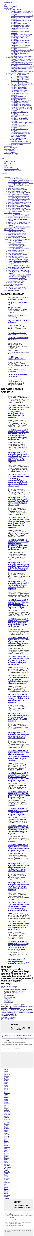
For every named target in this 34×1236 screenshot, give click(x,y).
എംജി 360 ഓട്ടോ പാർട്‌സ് (19, 88)
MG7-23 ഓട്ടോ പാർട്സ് (18, 138)
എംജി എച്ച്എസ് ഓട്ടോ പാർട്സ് (21, 107)
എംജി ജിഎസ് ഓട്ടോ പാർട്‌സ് (20, 101)
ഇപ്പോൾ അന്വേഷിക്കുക (9, 986)
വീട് (5, 5)
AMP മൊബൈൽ (14, 1008)
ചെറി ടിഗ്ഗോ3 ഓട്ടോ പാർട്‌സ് (20, 26)
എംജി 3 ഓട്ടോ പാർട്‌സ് (18, 85)
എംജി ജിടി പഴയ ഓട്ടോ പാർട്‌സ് (21, 105)
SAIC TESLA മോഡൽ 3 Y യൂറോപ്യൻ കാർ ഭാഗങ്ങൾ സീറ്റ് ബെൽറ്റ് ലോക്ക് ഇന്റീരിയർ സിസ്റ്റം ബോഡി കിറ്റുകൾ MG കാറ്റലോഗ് (18, 603)
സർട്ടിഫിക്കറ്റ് (12, 152)
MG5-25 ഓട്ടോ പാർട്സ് (18, 136)
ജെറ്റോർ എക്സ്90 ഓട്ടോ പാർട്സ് (22, 67)
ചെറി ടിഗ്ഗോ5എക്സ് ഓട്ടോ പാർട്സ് (19, 202)
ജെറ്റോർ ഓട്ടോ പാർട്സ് (15, 57)
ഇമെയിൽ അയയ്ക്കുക (8, 1017)
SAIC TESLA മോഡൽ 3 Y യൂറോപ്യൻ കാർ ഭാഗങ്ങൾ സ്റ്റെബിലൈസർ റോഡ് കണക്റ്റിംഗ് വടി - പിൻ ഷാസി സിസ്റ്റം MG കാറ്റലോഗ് (18, 777)
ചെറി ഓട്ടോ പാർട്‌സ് (14, 9)
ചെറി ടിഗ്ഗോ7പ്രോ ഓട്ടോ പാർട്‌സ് (22, 50)
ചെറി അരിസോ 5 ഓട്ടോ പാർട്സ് (22, 11)
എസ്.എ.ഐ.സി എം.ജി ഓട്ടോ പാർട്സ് (20, 84)
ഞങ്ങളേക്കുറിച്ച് (9, 149)
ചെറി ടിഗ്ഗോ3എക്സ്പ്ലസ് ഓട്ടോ (22, 34)
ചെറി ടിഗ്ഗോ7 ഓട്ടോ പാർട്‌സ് (20, 45)
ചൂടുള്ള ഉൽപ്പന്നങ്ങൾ (25, 1006)
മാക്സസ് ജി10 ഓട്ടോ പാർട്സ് (10, 1009)
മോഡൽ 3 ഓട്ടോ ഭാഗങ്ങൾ (20, 141)
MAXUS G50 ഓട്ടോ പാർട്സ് (20, 79)
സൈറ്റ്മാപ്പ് (4, 1008)
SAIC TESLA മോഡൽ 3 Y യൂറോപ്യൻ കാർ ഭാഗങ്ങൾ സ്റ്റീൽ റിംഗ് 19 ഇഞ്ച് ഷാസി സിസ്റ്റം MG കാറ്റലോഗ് (19, 794)
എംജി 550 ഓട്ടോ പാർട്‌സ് (19, 96)
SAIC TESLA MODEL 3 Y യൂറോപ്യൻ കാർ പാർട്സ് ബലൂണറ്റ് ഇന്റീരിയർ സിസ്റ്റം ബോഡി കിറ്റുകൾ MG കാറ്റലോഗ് (18, 698)
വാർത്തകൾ (8, 146)
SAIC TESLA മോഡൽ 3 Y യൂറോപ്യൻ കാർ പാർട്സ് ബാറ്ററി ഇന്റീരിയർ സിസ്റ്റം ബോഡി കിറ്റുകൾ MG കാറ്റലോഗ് (18, 585)
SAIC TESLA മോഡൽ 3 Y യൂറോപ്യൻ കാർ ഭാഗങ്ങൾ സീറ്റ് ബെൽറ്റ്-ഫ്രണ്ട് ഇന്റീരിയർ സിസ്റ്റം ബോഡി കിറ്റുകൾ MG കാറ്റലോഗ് (18, 641)
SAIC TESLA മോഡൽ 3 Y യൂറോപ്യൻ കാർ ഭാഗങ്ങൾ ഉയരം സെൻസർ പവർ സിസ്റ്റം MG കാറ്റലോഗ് (18, 735)
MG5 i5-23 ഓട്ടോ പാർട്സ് (19, 135)
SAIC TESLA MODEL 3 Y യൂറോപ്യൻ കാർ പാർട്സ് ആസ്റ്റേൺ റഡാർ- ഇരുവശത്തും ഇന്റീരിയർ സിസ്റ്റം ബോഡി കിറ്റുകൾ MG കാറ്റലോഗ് (18, 544)
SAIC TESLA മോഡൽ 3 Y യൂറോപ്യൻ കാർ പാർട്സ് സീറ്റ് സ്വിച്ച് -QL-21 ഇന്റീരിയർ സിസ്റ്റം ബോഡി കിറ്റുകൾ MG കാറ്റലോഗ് (18, 679)
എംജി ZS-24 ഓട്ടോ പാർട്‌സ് (20, 132)
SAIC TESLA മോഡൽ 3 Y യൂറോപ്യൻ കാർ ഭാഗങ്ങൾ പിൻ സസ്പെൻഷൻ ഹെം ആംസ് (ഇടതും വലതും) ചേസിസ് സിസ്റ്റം (18, 925)
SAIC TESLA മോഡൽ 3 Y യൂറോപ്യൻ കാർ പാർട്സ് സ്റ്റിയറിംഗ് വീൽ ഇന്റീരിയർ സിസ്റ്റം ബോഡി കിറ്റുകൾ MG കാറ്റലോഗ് (18, 501)
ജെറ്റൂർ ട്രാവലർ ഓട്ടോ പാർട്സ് (21, 61)
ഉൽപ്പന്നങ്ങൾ (8, 8)
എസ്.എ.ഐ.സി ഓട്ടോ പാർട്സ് (18, 73)
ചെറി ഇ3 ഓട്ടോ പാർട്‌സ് (19, 23)
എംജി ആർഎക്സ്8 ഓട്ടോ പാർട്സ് (19, 275)
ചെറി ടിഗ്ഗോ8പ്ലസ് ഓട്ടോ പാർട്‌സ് (19, 210)
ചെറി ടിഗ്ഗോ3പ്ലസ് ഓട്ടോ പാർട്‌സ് (19, 192)
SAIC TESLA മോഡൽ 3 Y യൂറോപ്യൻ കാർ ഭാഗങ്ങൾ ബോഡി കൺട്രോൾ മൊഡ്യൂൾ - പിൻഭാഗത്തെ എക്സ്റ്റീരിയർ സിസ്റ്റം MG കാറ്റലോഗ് (18, 755)
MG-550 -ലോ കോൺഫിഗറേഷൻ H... (17, 358)
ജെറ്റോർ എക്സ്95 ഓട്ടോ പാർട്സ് (22, 71)
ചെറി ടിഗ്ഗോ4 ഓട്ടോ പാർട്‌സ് (20, 36)
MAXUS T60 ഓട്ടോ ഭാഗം (19, 81)
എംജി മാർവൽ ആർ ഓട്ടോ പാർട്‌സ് (19, 267)
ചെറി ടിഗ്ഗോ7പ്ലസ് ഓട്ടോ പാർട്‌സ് (19, 205)
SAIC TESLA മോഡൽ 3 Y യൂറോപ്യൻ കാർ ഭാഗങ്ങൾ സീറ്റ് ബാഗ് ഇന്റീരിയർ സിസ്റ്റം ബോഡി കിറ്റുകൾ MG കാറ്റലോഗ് (18, 660)
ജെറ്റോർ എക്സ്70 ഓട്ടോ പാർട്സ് (22, 62)
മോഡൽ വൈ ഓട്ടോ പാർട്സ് (21, 143)
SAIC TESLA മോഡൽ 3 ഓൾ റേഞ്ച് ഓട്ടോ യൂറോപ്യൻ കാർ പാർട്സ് (18, 961)
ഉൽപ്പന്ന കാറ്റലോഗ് (10, 6)
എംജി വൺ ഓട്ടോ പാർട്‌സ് (19, 118)
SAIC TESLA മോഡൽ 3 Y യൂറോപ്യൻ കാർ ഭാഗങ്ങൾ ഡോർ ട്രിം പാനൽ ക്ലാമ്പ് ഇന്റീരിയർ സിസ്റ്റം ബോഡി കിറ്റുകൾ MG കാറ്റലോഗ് (18, 566)
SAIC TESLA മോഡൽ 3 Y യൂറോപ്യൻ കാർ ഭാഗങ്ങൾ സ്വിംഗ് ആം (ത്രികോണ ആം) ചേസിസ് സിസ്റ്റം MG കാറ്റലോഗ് (18, 829)
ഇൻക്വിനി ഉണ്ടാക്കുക (8, 1018)
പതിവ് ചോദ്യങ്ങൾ (10, 147)
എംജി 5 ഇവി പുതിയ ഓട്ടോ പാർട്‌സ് (19, 248)
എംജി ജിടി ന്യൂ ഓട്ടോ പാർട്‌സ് (21, 104)
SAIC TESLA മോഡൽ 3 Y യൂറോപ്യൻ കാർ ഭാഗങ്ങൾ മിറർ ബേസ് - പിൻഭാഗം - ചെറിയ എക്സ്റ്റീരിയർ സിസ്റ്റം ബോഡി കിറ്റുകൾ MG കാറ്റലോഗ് (18, 434)
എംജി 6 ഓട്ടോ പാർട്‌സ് (18, 98)
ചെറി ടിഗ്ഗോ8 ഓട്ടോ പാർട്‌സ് (20, 51)
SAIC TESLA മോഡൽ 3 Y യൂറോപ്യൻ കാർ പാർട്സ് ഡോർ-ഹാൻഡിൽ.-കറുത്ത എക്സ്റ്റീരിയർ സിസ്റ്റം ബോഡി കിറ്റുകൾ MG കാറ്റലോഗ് (18, 457)
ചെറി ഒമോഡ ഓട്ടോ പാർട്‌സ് (20, 25)
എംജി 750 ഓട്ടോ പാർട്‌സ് (19, 99)
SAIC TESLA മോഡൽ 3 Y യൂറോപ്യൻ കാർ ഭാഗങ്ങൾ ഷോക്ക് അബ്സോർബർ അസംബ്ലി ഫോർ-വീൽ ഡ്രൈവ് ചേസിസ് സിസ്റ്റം (18, 906)
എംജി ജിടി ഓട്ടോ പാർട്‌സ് (19, 102)
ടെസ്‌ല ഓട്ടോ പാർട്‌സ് (15, 139)
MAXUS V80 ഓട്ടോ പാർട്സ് (20, 82)
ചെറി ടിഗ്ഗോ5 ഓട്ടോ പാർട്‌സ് (20, 40)
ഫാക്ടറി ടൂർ (11, 150)
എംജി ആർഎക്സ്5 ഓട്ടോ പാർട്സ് (19, 270)
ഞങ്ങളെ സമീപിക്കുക (11, 153)
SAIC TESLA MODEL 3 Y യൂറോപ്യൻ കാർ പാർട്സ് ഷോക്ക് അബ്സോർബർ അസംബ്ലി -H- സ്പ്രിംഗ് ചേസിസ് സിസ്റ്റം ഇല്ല (18, 945)
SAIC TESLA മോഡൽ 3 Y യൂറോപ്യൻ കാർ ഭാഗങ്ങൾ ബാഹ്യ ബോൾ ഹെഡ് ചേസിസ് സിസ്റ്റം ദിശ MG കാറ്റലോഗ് (18, 886)
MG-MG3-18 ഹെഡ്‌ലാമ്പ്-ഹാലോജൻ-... (18, 376)
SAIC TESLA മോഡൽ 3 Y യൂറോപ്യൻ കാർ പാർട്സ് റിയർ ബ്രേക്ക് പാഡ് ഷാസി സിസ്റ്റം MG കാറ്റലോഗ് (18, 847)
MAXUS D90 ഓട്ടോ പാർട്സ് (20, 76)
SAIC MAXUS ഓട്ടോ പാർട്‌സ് (17, 74)
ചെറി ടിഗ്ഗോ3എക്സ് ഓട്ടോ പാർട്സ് (19, 194)
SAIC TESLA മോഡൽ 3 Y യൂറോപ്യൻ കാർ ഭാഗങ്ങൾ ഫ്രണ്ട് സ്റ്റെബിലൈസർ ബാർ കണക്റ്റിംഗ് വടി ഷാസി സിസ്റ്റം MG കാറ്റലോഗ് (18, 867)
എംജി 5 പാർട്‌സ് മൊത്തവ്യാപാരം (18, 1012)
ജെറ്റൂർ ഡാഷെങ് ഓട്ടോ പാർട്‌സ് (22, 59)
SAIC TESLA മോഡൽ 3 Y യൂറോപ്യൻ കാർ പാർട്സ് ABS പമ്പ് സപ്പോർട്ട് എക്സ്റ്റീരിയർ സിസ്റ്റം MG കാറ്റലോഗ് (18, 717)
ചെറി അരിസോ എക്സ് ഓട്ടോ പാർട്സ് (20, 183)
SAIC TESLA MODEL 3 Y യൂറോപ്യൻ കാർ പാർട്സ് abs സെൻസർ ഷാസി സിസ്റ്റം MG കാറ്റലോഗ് (18, 811)
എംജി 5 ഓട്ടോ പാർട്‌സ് (18, 91)
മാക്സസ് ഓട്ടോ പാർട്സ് (15, 1011)
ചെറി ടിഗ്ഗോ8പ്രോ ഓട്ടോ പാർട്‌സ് (22, 56)
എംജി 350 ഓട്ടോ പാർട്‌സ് (19, 87)
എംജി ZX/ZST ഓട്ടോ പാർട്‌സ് (20, 133)
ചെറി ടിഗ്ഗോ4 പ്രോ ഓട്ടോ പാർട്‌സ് (19, 199)
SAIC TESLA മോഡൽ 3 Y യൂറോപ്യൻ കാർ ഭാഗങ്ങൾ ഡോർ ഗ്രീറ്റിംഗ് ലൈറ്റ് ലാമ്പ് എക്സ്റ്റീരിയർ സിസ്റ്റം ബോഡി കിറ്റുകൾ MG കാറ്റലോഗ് (19, 522)
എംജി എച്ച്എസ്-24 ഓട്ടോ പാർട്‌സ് (19, 265)
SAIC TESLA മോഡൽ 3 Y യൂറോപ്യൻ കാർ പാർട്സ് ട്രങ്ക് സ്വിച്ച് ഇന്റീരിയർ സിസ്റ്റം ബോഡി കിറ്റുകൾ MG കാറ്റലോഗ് (18, 622)
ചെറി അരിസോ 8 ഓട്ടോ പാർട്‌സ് (22, 16)
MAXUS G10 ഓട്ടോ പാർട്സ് (20, 78)
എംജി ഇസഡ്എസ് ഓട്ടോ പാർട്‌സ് (19, 276)
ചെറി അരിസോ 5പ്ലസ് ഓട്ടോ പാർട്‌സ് (20, 180)
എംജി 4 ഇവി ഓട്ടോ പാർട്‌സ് (20, 90)
